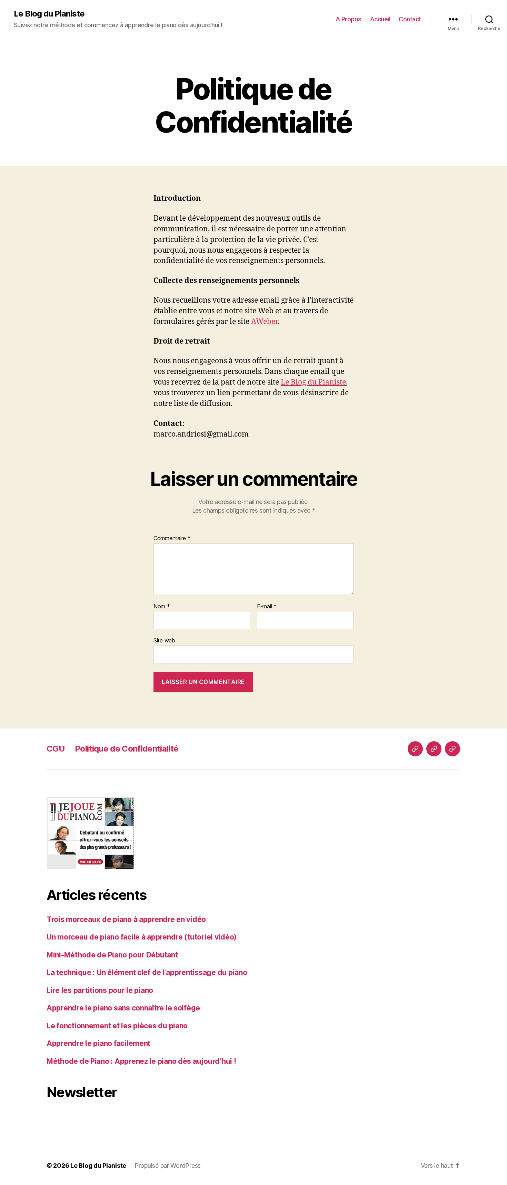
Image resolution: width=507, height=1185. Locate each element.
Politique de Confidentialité (126, 749)
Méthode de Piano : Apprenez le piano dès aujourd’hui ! (141, 1061)
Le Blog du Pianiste (49, 14)
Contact (410, 19)
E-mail (267, 607)
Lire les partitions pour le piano (100, 990)
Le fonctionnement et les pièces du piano (117, 1025)
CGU (55, 749)
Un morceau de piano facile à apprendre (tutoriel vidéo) (142, 937)
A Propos (348, 19)
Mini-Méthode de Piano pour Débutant (112, 955)
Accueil (380, 19)
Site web (164, 640)
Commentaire (172, 538)
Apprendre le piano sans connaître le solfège (123, 1008)
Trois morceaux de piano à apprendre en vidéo (126, 919)
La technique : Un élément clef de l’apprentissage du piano (147, 972)
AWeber (264, 321)
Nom (161, 607)
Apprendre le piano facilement (98, 1043)
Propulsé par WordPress (168, 1165)
